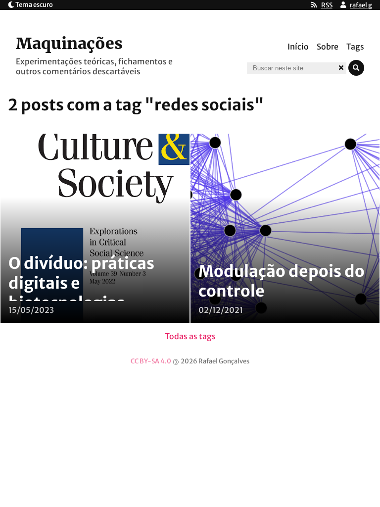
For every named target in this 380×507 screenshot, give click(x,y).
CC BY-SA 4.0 (151, 361)
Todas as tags (190, 336)
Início (298, 46)
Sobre (327, 46)
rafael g (361, 5)
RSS (326, 5)
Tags (355, 46)
